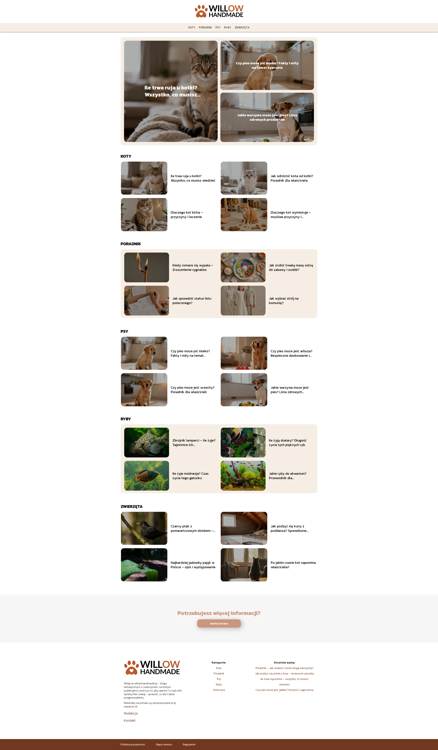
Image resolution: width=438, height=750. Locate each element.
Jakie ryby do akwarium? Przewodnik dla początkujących (287, 475)
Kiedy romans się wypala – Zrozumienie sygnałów (192, 267)
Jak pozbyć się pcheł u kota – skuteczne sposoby (284, 673)
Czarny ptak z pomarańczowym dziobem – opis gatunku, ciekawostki (192, 528)
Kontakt (130, 720)
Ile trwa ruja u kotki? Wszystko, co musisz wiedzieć (171, 91)
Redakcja (131, 713)
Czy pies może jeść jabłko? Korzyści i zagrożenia (284, 690)
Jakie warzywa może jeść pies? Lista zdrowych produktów (267, 117)
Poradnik (205, 27)
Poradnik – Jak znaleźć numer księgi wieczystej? (284, 668)
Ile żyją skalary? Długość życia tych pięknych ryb (288, 442)
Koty (192, 27)
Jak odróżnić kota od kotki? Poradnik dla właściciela (292, 178)
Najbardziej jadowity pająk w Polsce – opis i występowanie (193, 564)
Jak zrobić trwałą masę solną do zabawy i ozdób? (291, 267)
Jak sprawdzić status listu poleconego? (191, 300)
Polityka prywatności (133, 744)
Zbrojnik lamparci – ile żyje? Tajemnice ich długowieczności (194, 442)
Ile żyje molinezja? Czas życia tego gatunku (190, 475)
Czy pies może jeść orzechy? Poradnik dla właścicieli (193, 389)
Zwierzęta (242, 27)
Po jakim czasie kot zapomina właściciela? (293, 564)
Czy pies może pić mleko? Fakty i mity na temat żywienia (267, 65)
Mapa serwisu (164, 744)
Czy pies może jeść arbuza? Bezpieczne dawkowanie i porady (291, 353)
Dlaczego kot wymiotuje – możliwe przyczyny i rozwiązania (291, 214)
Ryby (227, 27)
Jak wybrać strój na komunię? (284, 300)
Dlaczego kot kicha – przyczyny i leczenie (187, 214)
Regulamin (189, 744)
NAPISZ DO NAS (219, 623)
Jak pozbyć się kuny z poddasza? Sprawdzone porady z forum (288, 528)
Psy (218, 27)
